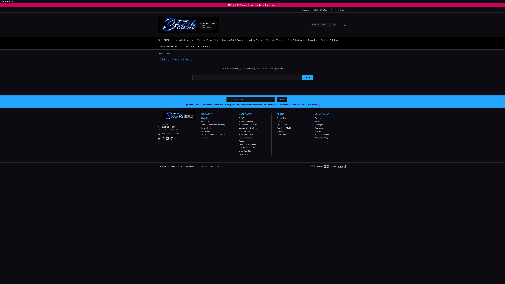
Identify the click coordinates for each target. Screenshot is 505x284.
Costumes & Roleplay (330, 40)
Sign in (334, 10)
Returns (318, 121)
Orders (318, 118)
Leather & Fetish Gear (232, 40)
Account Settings (322, 138)
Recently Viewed (322, 134)
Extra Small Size (187, 46)
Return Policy (206, 128)
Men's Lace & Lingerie (206, 40)
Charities (205, 118)
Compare (305, 10)
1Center (217, 166)
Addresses (319, 128)
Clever (279, 121)
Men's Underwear (183, 40)
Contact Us (206, 131)
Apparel (311, 40)
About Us (205, 121)
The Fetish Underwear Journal (213, 134)
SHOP (167, 40)
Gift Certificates (320, 10)
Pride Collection (294, 40)
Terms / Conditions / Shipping (213, 124)
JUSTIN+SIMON (284, 128)
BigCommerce (197, 166)
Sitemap (204, 138)
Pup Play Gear (253, 40)
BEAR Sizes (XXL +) (168, 46)
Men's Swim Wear (274, 40)
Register (343, 10)
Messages (319, 124)
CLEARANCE (204, 46)
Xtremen (280, 131)
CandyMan (281, 118)
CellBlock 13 (282, 124)
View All (280, 138)
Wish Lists (319, 131)
